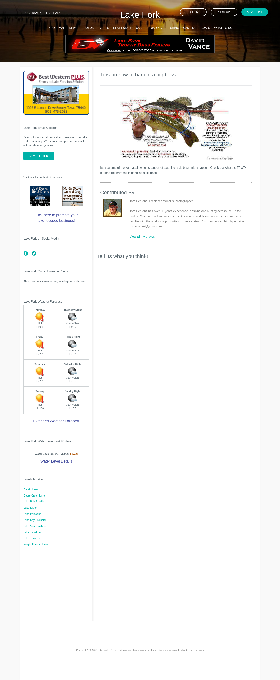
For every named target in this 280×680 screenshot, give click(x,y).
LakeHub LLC (105, 650)
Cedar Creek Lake (34, 495)
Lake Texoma (32, 538)
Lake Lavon (30, 507)
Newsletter (38, 156)
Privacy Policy (197, 650)
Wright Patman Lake (36, 544)
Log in (193, 12)
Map (62, 27)
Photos (88, 27)
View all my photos (142, 236)
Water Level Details (56, 461)
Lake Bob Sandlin (34, 501)
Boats (205, 27)
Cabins (141, 27)
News (73, 27)
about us (132, 650)
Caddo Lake (31, 489)
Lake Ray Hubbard (35, 520)
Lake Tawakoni (32, 532)
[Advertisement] (56, 586)
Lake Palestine (32, 514)
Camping (190, 27)
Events (103, 27)
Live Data (53, 13)
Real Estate (122, 27)
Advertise (255, 12)
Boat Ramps (33, 13)
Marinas (156, 27)
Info (51, 27)
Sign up (224, 12)
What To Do (223, 27)
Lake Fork (140, 15)
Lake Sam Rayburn (35, 526)
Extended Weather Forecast (56, 421)
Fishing (173, 27)
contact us (145, 650)
